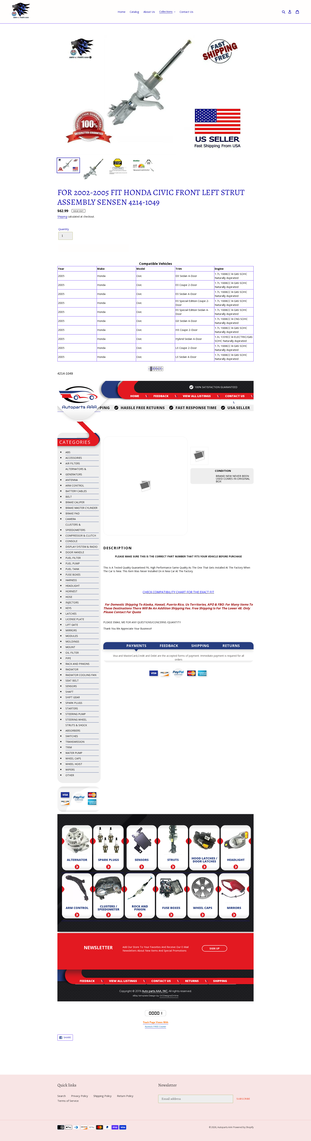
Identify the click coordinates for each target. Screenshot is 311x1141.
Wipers (70, 769)
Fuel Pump (73, 563)
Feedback (161, 396)
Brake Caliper (75, 502)
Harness (71, 580)
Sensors (71, 686)
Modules (72, 636)
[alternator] (77, 849)
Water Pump (74, 753)
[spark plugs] (108, 849)
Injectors (72, 602)
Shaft (69, 691)
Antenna (72, 480)
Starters (72, 708)
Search (61, 1096)
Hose (69, 597)
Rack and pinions (77, 663)
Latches (71, 613)
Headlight (73, 585)
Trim (69, 747)
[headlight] (235, 849)
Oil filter (72, 652)
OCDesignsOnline (169, 995)
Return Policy (125, 1096)
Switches (72, 736)
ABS (68, 452)
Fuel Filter (73, 558)
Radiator (72, 669)
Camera (71, 519)
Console (71, 541)
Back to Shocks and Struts (158, 1061)
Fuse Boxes (73, 574)
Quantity (63, 229)
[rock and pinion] (140, 897)
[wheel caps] (202, 897)
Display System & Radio (82, 546)
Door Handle (75, 552)
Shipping (62, 216)
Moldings (72, 641)
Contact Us (235, 396)
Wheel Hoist (74, 764)
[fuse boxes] (171, 897)
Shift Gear (73, 697)
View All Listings (197, 396)
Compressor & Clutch (81, 535)
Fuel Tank (72, 569)
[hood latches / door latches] (204, 849)
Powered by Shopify (243, 1127)
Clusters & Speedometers (75, 527)
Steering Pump (76, 714)
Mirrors (71, 630)
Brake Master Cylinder (81, 508)
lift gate (72, 624)
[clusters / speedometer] (108, 897)
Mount (70, 647)
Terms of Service (68, 1100)
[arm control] (77, 897)
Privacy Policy (79, 1096)
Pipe (68, 658)
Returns (218, 402)
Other (70, 775)
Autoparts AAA (225, 1127)
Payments (136, 645)
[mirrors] (234, 897)
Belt (69, 496)
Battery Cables (76, 491)
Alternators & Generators (76, 471)
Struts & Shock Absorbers (76, 727)
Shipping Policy (102, 1096)
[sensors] (141, 849)
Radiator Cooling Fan (81, 675)
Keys (68, 608)
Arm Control (75, 485)
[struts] (173, 849)
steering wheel (76, 719)
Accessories (74, 457)
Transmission (75, 741)
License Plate (75, 619)
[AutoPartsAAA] (78, 396)
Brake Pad (73, 513)
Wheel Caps (73, 758)
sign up (214, 948)
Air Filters (73, 463)
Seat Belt (72, 680)
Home (134, 396)
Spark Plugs (74, 703)
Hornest (71, 591)
